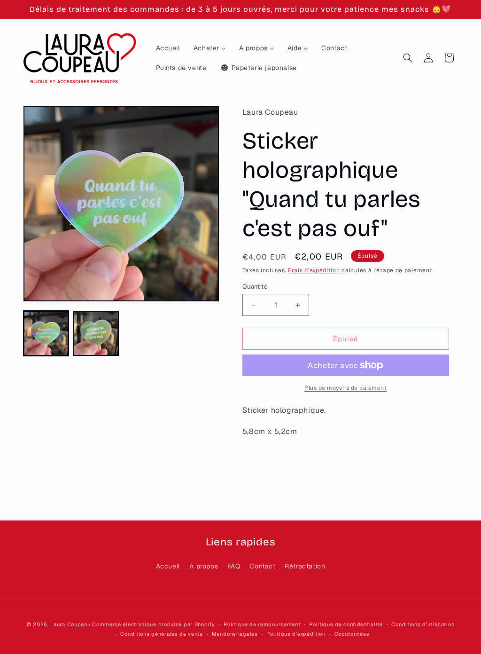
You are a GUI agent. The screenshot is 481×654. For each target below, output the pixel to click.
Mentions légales (235, 633)
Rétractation (305, 566)
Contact (262, 566)
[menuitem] (168, 48)
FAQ (233, 566)
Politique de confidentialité (346, 624)
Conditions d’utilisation (422, 624)
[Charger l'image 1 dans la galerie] (46, 333)
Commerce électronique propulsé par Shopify (153, 624)
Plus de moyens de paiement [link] (345, 388)
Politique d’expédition (295, 633)
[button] (407, 57)
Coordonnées (352, 633)
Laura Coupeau (70, 624)
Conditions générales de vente (161, 633)
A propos (203, 566)
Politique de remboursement (262, 624)
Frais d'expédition (314, 270)
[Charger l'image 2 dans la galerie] (95, 333)
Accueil (168, 566)
